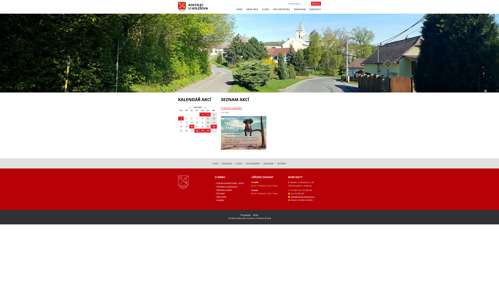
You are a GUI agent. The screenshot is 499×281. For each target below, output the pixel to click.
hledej (317, 3)
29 (202, 130)
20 (192, 126)
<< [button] (190, 107)
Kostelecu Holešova (198, 6)
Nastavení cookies (224, 190)
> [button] (203, 107)
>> (205, 107)
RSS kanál (220, 193)
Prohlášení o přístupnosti (226, 186)
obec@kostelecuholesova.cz (303, 197)
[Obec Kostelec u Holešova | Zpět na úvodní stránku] (182, 7)
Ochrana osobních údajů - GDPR (230, 183)
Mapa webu (221, 196)
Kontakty (220, 200)
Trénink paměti (231, 108)
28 (197, 130)
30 (208, 130)
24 (214, 126)
